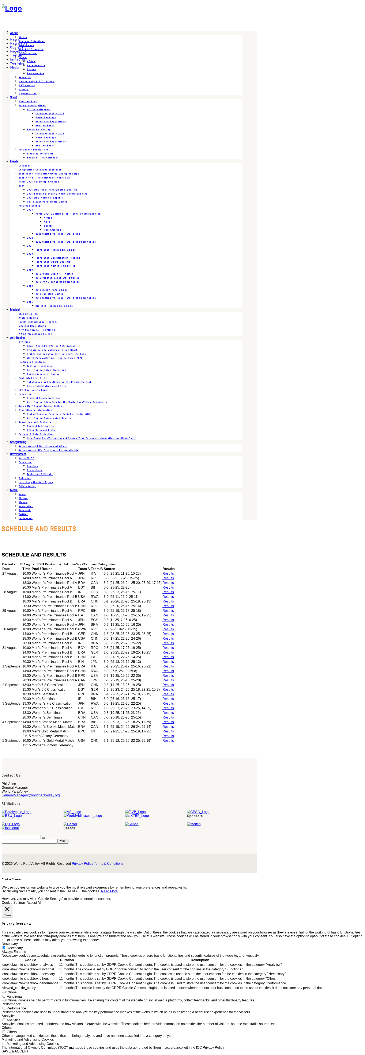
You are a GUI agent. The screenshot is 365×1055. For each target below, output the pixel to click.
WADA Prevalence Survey (35, 334)
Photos (23, 498)
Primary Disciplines (32, 105)
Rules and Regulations (50, 121)
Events (14, 161)
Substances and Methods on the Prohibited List (59, 382)
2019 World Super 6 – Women (54, 274)
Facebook (25, 510)
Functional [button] (10, 992)
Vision (23, 37)
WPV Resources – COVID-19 (37, 330)
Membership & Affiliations (36, 81)
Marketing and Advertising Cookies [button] (28, 1039)
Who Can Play (28, 101)
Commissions (28, 53)
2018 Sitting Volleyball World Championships (65, 298)
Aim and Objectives (32, 41)
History (24, 89)
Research (25, 77)
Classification (28, 314)
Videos (23, 502)
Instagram (26, 518)
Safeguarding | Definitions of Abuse (43, 446)
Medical (15, 310)
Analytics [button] (8, 1016)
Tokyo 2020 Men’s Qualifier (53, 262)
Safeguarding (18, 442)
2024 (22, 185)
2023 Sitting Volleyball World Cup (57, 233)
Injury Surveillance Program (38, 322)
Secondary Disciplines (34, 149)
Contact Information (40, 426)
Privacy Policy (82, 863)
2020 (30, 254)
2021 (30, 246)
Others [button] (7, 1027)
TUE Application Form (33, 390)
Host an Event (44, 125)
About (14, 33)
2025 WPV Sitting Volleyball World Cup (44, 177)
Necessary (15, 948)
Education (25, 394)
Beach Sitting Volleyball (43, 157)
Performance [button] (11, 1004)
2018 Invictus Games (49, 294)
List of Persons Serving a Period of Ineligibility (59, 414)
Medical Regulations (32, 326)
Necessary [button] (10, 944)
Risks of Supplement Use (44, 398)
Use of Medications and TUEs (47, 386)
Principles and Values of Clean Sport (52, 350)
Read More (109, 891)
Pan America (35, 73)
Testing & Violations (32, 362)
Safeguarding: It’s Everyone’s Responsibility (49, 450)
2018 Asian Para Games (51, 290)
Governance (26, 45)
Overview (25, 342)
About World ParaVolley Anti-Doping (51, 346)
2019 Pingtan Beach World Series (57, 278)
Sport (13, 97)
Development (18, 454)
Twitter (23, 514)
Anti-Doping (17, 338)
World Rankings (45, 117)
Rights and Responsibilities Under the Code (56, 354)
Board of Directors (31, 49)
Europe (31, 69)
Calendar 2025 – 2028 (49, 113)
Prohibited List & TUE (33, 378)
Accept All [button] (34, 902)
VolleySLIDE (26, 458)
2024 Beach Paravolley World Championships (57, 193)
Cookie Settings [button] (14, 902)
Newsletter (26, 506)
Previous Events (30, 205)
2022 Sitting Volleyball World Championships (65, 241)
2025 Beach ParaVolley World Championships (49, 173)
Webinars (25, 478)
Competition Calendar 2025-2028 (40, 169)
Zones (23, 57)
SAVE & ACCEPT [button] (15, 1051)
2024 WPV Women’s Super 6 (45, 197)
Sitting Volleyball (38, 109)
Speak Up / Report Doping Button (40, 406)
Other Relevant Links (41, 430)
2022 (30, 237)
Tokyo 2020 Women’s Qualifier (55, 266)
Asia (47, 221)
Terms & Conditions (108, 863)
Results (168, 573)
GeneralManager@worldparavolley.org (31, 795)
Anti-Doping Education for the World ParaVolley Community (67, 402)
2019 (30, 270)
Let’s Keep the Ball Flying (36, 482)
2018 (30, 286)
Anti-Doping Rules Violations (47, 370)
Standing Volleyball (40, 153)
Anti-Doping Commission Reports (49, 418)
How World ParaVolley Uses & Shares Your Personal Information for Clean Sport (81, 438)
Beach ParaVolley (39, 129)
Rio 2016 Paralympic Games (54, 306)
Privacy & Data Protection (36, 434)
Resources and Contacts (35, 422)
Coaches (32, 466)
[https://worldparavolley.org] (12, 8)
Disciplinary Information (35, 410)
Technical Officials (40, 474)
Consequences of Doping (43, 374)
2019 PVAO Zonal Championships (57, 282)
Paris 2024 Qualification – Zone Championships (68, 213)
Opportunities (28, 93)
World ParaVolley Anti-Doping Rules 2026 (55, 358)
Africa (31, 61)
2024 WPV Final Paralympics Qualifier (53, 189)
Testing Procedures (40, 366)
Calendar (25, 165)
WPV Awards (27, 85)
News (22, 494)
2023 (30, 209)
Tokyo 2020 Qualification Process (57, 258)
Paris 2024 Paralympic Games (39, 181)
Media (14, 490)
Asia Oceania (36, 65)
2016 (30, 302)
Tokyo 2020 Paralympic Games (55, 250)
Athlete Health (28, 318)
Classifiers (34, 470)
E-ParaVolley (27, 486)
